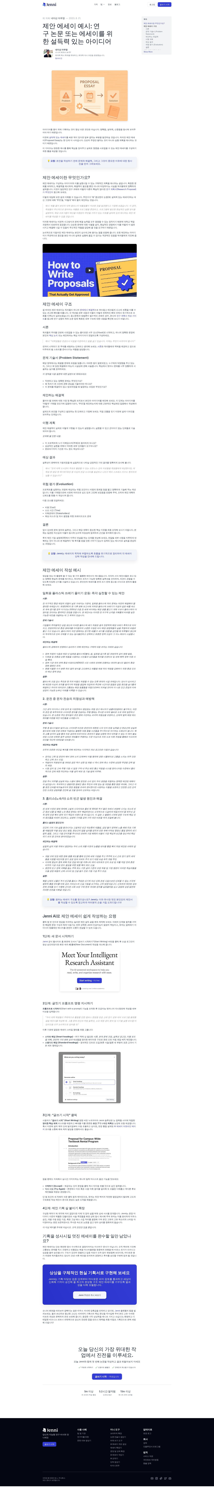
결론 (147, 47)
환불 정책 (147, 1463)
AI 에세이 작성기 (117, 1455)
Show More (148, 52)
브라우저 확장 (116, 1433)
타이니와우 (115, 1465)
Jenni (45, 941)
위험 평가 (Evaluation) (154, 45)
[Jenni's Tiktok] (161, 1478)
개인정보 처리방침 (151, 1460)
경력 (145, 1443)
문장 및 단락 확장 (117, 1451)
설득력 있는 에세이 (57, 137)
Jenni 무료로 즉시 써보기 (90, 1295)
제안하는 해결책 (152, 37)
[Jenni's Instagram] (152, 1478)
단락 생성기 (115, 1462)
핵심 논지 (53, 335)
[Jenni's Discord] (169, 1478)
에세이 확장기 (116, 1448)
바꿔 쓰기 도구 (116, 1440)
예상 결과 (149, 42)
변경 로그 (147, 1433)
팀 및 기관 (81, 1433)
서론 (100, 346)
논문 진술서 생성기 (118, 1437)
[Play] (89, 270)
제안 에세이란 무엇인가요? (154, 23)
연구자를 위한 (83, 1437)
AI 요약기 (114, 1458)
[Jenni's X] (165, 1478)
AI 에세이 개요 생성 (118, 1444)
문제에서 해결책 (87, 310)
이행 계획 (149, 39)
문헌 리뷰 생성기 (84, 1440)
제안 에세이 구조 (150, 26)
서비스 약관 (148, 1456)
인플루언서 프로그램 (151, 1446)
